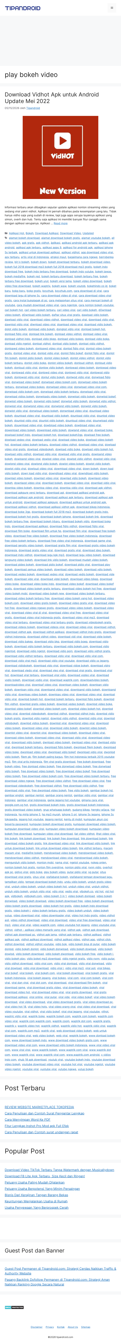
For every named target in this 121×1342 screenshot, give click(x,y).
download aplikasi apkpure (41, 502)
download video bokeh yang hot (71, 598)
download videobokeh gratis (93, 622)
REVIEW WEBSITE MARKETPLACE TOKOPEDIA (39, 1107)
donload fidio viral (16, 334)
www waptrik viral (23, 1054)
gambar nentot (34, 795)
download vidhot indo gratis (83, 632)
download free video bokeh (30, 535)
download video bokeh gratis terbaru (36, 588)
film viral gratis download (59, 761)
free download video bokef (73, 771)
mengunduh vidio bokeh (20, 862)
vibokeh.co (86, 891)
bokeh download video (95, 262)
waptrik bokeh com (58, 1016)
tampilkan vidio (14, 881)
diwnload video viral (42, 324)
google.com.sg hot (16, 804)
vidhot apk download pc (20, 934)
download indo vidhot (18, 555)
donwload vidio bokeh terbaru (59, 391)
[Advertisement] (60, 39)
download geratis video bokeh (24, 545)
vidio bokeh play (15, 958)
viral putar (50, 997)
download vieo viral (51, 670)
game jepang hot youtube (63, 800)
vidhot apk (74, 929)
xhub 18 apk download (32, 1059)
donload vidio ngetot (18, 343)
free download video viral (88, 780)
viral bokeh (26, 973)
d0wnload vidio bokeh (36, 314)
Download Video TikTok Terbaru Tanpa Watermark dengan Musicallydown (59, 1170)
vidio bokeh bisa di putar (84, 944)
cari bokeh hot (14, 310)
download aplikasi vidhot (20, 507)
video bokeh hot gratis (57, 905)
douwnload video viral (28, 425)
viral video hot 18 (15, 1006)
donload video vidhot (68, 334)
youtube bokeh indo (77, 1059)
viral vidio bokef (50, 1011)
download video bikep (84, 579)
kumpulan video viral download (53, 833)
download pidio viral (77, 564)
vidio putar (107, 958)
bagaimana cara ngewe (83, 257)
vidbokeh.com (33, 896)
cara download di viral (88, 290)
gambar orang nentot (58, 795)
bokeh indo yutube (82, 271)
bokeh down (39, 262)
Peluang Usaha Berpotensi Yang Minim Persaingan (42, 1189)
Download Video (70, 233)
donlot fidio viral (94, 353)
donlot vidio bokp (35, 363)
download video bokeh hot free (82, 588)
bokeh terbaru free (86, 276)
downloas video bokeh (32, 694)
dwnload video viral (84, 742)
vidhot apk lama (47, 934)
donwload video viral (59, 387)
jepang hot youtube (31, 819)
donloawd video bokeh (19, 348)
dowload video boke (71, 439)
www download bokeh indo (29, 1040)
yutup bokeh (86, 1069)
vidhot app (88, 939)
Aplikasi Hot (16, 233)
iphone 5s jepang (89, 814)
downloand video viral (55, 689)
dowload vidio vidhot (18, 454)
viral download (57, 982)
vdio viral (57, 891)
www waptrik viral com (50, 1054)
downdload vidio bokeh (93, 473)
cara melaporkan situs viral (66, 300)
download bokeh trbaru (45, 521)
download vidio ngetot (31, 651)
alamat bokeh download (24, 238)
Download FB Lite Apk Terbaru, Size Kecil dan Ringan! (45, 1176)
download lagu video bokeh (83, 555)
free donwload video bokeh (73, 766)
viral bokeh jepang (38, 978)
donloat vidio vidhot (91, 343)
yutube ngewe (67, 1069)
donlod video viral (24, 353)
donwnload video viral (74, 410)
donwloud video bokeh (43, 410)
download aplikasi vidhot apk (56, 507)
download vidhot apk (18, 632)
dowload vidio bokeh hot (97, 449)
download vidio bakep (19, 641)
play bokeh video (55, 872)
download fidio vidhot (63, 526)
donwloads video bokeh (51, 396)
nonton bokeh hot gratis (20, 867)
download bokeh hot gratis (22, 516)
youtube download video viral (40, 1064)
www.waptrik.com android (83, 1054)
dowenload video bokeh (20, 430)
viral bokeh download (70, 973)
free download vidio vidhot (80, 785)
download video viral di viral (29, 612)
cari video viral (66, 310)
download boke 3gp (17, 511)
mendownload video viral (57, 857)
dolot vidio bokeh (16, 329)
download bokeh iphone (55, 516)
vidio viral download (36, 968)
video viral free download (85, 920)
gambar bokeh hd (101, 790)
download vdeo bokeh (68, 569)
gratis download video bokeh (23, 809)
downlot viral (38, 732)
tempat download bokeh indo (44, 881)
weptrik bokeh (78, 1035)
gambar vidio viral (85, 795)
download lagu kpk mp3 (49, 555)
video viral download (54, 920)
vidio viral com (43, 963)
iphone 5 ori (69, 814)
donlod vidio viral (48, 353)
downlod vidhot (57, 713)
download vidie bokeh (97, 636)
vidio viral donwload (91, 963)
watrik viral (48, 1030)
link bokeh (11, 838)
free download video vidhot (53, 780)
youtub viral (55, 1059)
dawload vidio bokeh (95, 314)
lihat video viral (105, 833)
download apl (55, 492)
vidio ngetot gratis (73, 958)
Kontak (61, 1327)
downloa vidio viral (71, 487)
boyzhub (47, 290)
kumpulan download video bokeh (94, 824)
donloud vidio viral (25, 367)
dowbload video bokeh (58, 425)
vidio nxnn (93, 958)
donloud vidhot (83, 363)
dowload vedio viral (44, 439)
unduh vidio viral (40, 891)
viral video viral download (93, 1006)
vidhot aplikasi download (37, 939)
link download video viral (59, 843)
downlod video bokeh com (49, 708)
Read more (61, 223)
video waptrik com (44, 925)
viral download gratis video (44, 987)
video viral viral (21, 925)
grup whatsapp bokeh (57, 809)
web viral (62, 1035)
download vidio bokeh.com (71, 646)
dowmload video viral (67, 468)
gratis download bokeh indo (47, 804)
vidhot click (104, 939)
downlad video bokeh (18, 478)
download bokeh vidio (75, 521)
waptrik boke (36, 1016)
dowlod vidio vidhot (79, 458)
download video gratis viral (76, 603)
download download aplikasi (30, 526)
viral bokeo (59, 978)
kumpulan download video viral (24, 828)
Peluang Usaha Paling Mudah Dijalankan (35, 1182)
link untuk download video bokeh (56, 848)
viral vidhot (31, 1011)
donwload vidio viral (93, 391)
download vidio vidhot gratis (92, 651)
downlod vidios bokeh (34, 723)
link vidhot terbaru (90, 848)
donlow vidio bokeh (51, 367)
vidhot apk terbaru (70, 934)
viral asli (90, 968)
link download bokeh (94, 838)
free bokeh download (90, 761)
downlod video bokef (18, 708)
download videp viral (79, 627)
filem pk (26, 756)
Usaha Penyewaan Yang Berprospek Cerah (37, 1207)
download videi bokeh (54, 579)
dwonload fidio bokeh (58, 747)
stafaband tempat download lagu (91, 877)
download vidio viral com (87, 656)
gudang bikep (81, 809)
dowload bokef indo (17, 434)
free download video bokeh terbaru (86, 776)
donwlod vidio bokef (46, 401)
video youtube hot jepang (73, 925)
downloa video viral (46, 487)
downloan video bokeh (73, 684)
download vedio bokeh (79, 574)
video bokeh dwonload (98, 901)
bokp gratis (34, 290)
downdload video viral (63, 473)
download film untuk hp (46, 531)
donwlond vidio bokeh (65, 406)
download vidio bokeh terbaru (33, 646)
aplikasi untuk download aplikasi (39, 252)
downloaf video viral (44, 684)
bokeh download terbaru (64, 262)
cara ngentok (68, 305)
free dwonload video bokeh (49, 790)
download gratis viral (67, 550)
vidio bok (61, 944)
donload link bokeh (41, 334)
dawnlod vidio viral (17, 324)
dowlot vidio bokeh (98, 463)
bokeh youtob (77, 286)
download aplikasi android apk (85, 492)
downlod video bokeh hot (84, 708)
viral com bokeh (90, 978)
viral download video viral (48, 992)
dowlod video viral (53, 458)
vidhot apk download (95, 929)
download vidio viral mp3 (21, 660)
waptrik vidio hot (71, 1025)
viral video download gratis (64, 1002)
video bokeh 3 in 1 (54, 896)
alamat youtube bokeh (95, 238)
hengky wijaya (100, 809)
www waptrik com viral (73, 1049)
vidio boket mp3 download (44, 958)
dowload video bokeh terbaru (29, 444)
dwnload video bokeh (56, 742)
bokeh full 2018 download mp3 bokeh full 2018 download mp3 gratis (48, 266)
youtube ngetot (93, 1064)
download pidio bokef (49, 564)
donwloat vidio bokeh (81, 396)
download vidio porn (60, 651)
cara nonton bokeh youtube (96, 305)
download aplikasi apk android (24, 497)
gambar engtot (14, 795)
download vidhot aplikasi (48, 632)
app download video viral (97, 252)
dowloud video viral (40, 468)
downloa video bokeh (18, 487)
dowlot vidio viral (15, 468)
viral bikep (103, 968)
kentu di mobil (73, 819)
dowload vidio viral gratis (74, 454)
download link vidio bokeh (50, 559)
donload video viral (95, 334)
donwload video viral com (90, 387)
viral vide (64, 997)
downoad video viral (47, 737)
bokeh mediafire (15, 276)
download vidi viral (70, 636)
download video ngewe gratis (35, 608)
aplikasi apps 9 (52, 247)
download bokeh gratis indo (90, 511)
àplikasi (55, 242)
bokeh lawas (103, 271)
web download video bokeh (74, 1030)
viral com (73, 978)
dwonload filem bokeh (88, 747)
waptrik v (10, 1025)
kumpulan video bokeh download (67, 828)
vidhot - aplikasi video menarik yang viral (40, 929)
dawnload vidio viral (101, 319)
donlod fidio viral (73, 348)
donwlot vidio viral (16, 410)
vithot (104, 1011)
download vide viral (26, 579)
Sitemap (85, 1327)
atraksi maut (58, 257)
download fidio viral (91, 526)
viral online (36, 997)
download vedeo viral (49, 574)
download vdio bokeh (97, 569)
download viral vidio (53, 675)
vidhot (9, 929)
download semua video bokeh (33, 569)
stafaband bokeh (57, 877)
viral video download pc (98, 1002)
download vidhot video (41, 636)
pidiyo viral (21, 872)
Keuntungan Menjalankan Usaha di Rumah (36, 1201)
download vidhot (104, 627)
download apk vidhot (98, 487)
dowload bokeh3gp (70, 434)
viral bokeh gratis (96, 973)
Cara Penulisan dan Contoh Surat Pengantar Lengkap (44, 1113)
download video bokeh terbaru (85, 593)
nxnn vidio (94, 867)
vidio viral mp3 (74, 968)
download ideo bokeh (96, 550)
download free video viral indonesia (60, 540)
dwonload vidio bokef (61, 752)
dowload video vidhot (63, 444)
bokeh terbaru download (57, 276)
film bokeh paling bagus (47, 756)
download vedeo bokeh (20, 574)
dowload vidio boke (67, 449)
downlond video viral (81, 723)
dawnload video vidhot (44, 319)
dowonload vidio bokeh (26, 742)
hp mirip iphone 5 (29, 814)
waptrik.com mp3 (29, 1030)
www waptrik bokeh (44, 1049)
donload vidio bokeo (70, 338)
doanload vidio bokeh (98, 324)
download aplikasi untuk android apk (82, 502)
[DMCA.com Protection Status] (14, 1308)
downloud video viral (92, 732)
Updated (88, 233)
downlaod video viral (27, 483)
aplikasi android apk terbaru (79, 242)
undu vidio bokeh (75, 881)
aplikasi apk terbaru (28, 247)
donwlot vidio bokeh (94, 406)
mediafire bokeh (32, 853)
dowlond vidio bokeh (44, 463)
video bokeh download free (65, 901)
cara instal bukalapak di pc (30, 300)
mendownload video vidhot (22, 857)
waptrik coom (60, 1021)
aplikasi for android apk (78, 247)
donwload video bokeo (30, 387)
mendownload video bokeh (95, 853)
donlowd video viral (50, 372)
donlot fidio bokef (72, 353)
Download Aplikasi (46, 233)
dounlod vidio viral (25, 420)
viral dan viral (20, 982)
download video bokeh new (46, 593)
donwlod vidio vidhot (102, 401)
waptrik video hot (29, 1025)
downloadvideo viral (17, 684)
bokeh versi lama (61, 281)
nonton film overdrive (50, 867)
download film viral (75, 531)
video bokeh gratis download (23, 905)
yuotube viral (48, 1069)
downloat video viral (89, 694)
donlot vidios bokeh (60, 363)
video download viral (26, 915)
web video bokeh (44, 1035)
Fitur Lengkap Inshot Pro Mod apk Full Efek (37, 1126)
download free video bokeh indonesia (74, 535)
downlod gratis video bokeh (37, 704)
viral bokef (11, 973)
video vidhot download (25, 920)
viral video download (32, 1002)
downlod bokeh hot (30, 699)
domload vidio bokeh (41, 329)
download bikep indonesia (93, 507)
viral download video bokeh (80, 987)
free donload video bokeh (38, 766)
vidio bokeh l (105, 953)
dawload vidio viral (17, 319)
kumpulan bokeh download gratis (50, 824)
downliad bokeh (52, 483)
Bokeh (30, 233)
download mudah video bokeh (88, 559)
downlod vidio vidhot (63, 718)
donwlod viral (13, 406)
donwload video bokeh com (58, 382)
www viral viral (21, 1049)
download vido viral (46, 665)
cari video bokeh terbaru (39, 310)
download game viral (98, 540)
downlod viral (58, 723)
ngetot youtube (79, 862)
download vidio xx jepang (92, 660)
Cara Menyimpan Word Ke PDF (27, 1120)
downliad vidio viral (103, 483)
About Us (73, 1327)
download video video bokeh (73, 608)
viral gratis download (78, 992)
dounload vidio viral (82, 415)
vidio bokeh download (30, 953)
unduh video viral (79, 886)
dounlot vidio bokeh (51, 420)
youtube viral (30, 1069)
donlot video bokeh (56, 358)
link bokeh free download (63, 838)
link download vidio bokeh (92, 843)
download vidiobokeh (18, 665)
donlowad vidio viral (24, 372)
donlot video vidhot (82, 358)
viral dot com (38, 982)
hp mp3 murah (51, 814)
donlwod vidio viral (78, 377)
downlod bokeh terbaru (59, 699)
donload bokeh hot (93, 329)
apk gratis (28, 242)
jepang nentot (54, 819)
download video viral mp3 (78, 617)
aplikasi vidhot (70, 252)
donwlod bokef (106, 396)
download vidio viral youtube (56, 660)
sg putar (93, 872)
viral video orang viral (62, 1006)
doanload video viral (70, 324)
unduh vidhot (100, 886)
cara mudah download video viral (38, 305)
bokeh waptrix (41, 286)
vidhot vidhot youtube (40, 944)
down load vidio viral (34, 473)
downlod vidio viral (90, 718)
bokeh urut (42, 281)
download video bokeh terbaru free (27, 598)
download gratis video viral (36, 550)
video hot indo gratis (85, 915)
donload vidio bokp (97, 338)
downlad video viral (46, 478)
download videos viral (50, 627)
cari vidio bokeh (87, 310)
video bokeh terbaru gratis (49, 910)
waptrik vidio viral (94, 1025)
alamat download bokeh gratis (60, 238)
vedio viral (71, 891)
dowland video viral (80, 430)
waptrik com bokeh (84, 1016)
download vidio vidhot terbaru (24, 656)
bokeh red (33, 276)
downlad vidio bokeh (73, 478)
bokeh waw (59, 286)
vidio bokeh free (85, 953)
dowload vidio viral (45, 454)
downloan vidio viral (26, 689)
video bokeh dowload (32, 901)
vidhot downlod (14, 944)
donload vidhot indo (17, 338)
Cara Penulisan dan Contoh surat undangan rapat (41, 1132)
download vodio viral (35, 680)
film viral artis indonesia (27, 761)
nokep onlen (98, 862)
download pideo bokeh (19, 564)
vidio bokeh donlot (27, 949)
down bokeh (90, 468)
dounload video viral (27, 415)
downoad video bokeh (19, 737)
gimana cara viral (92, 800)
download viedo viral (25, 670)
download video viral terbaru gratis (51, 622)
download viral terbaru (24, 675)
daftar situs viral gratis (66, 314)
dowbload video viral (87, 425)
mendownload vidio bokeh (91, 857)
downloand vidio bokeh (85, 689)
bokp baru (18, 290)
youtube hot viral (71, 1064)
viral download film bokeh (84, 982)
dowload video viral (90, 444)
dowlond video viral (17, 463)
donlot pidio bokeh (31, 358)
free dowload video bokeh (37, 771)
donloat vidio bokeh (64, 343)
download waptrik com (64, 680)
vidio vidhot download (19, 963)
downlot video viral (17, 732)
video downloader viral (55, 915)
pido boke (36, 872)
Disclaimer (37, 1327)
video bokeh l (21, 910)
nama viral (61, 862)
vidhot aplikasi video (67, 939)
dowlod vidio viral (104, 458)
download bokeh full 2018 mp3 (51, 511)
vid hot (99, 891)
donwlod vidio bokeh (74, 401)
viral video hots (37, 1006)
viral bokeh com (45, 973)
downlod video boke (99, 704)
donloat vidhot (41, 343)
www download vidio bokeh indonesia (63, 1045)
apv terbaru (12, 257)
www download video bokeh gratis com (73, 1040)
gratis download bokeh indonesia (88, 804)
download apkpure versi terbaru (25, 492)
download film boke (17, 531)
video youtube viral (103, 925)
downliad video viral (76, 483)
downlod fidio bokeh (89, 699)
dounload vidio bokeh (55, 415)
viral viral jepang (71, 1011)
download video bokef (70, 583)
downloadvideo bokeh (94, 680)
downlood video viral (35, 728)
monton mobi (45, 862)
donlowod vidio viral (27, 377)
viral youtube (91, 1011)
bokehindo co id (97, 286)
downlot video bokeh (92, 728)
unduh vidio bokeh (16, 891)
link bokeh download (32, 838)
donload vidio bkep (44, 338)
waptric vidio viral (16, 1016)
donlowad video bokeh (79, 367)
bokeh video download (87, 281)
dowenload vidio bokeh (51, 430)
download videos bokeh (20, 627)
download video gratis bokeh (38, 603)
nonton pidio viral (76, 867)
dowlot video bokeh (71, 463)
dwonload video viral (33, 752)
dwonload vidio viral (89, 752)
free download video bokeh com (42, 776)
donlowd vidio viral (77, 372)
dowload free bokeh (96, 434)
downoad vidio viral (74, 737)
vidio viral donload (65, 963)
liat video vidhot (84, 833)
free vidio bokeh (78, 790)
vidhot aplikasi (92, 934)
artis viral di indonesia (35, 257)
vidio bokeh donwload (54, 949)
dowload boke (103, 430)
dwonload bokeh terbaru (27, 747)
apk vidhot (42, 242)
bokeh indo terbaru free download (46, 271)
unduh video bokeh (24, 886)
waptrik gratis (101, 1021)
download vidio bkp (46, 641)
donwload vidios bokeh (19, 396)
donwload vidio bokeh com (22, 391)
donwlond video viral (36, 406)
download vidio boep (74, 641)
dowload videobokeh (40, 449)
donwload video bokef (26, 382)
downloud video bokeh (62, 732)
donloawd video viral (48, 348)
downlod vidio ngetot (35, 718)
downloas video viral (62, 694)
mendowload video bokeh (60, 853)
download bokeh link (85, 516)
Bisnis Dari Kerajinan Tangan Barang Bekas (36, 1195)
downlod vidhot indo (82, 713)
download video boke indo (37, 583)
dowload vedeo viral (17, 439)
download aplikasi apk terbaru (64, 497)
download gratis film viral (61, 545)
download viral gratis (79, 670)
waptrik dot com (81, 1021)
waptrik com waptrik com (35, 1021)
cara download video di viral (59, 295)
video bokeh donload (81, 896)
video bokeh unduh (79, 910)
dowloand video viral (27, 458)
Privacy (50, 1327)
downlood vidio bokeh (64, 728)
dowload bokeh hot (44, 434)
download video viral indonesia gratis (37, 617)
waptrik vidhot (50, 1025)
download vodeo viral (81, 675)
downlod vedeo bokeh (70, 704)
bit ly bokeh (21, 262)
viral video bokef (81, 997)
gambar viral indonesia (31, 800)
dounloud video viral (78, 420)
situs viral (39, 877)
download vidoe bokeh (74, 665)
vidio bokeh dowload (83, 949)
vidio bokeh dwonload (59, 953)
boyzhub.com (63, 290)
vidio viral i (57, 968)
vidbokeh (17, 896)
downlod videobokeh (32, 713)
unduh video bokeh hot (52, 886)
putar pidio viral (77, 872)
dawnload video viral (74, 319)
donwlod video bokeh (18, 401)
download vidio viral (57, 656)
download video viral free (65, 612)
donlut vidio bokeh (53, 377)
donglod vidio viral (68, 329)
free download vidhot (48, 785)
